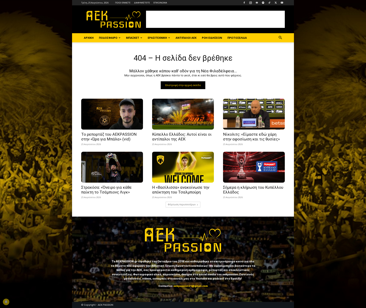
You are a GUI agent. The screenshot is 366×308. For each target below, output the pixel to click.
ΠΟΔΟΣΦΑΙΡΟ (108, 38)
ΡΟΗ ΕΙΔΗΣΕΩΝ (212, 38)
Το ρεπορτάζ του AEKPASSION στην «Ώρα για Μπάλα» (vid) (109, 136)
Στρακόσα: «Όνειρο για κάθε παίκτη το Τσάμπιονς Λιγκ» (106, 189)
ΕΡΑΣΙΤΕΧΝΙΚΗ (157, 38)
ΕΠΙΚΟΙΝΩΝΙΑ (160, 2)
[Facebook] (244, 2)
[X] (276, 2)
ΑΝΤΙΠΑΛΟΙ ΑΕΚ (186, 38)
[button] (280, 38)
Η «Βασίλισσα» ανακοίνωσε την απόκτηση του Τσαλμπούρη (180, 189)
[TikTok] (269, 2)
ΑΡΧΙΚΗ (89, 38)
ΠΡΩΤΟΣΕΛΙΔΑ (237, 38)
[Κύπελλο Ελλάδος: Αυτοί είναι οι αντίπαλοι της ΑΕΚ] (183, 114)
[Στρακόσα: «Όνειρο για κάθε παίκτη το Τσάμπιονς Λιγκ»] (112, 167)
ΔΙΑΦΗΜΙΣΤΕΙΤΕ (142, 2)
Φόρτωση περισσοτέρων (182, 204)
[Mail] (257, 2)
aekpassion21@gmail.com (190, 285)
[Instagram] (250, 2)
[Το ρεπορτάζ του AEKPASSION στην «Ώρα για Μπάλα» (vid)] (112, 114)
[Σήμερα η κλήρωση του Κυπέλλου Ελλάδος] (254, 167)
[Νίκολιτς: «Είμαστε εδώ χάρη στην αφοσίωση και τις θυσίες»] (254, 114)
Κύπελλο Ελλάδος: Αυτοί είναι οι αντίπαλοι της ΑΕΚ (182, 136)
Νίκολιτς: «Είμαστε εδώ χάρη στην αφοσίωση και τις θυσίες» (251, 136)
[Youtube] (282, 2)
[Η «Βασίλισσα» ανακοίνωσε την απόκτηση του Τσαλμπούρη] (183, 167)
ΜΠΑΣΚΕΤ (132, 38)
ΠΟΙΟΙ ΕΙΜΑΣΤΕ (122, 2)
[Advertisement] (215, 19)
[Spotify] (263, 2)
